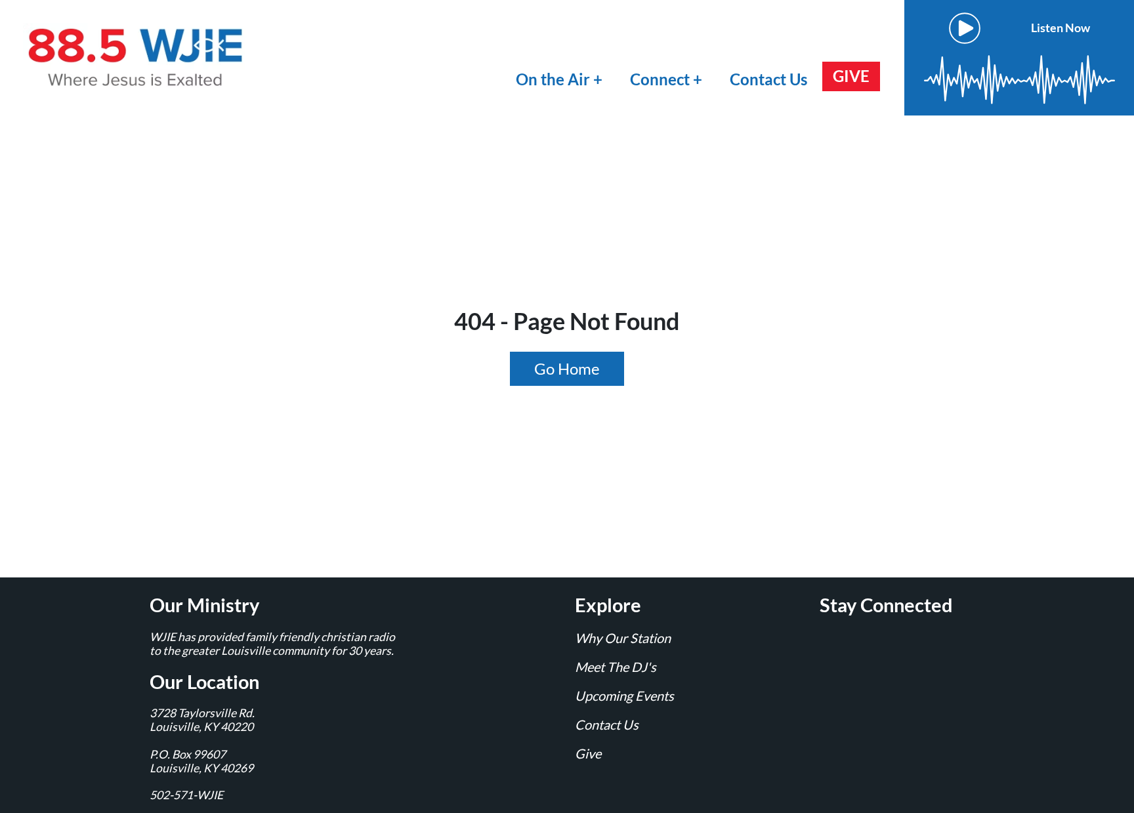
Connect (661, 79)
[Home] (138, 56)
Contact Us (768, 79)
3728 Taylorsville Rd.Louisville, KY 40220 (202, 720)
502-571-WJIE (186, 795)
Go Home (567, 368)
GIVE (851, 75)
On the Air (553, 79)
